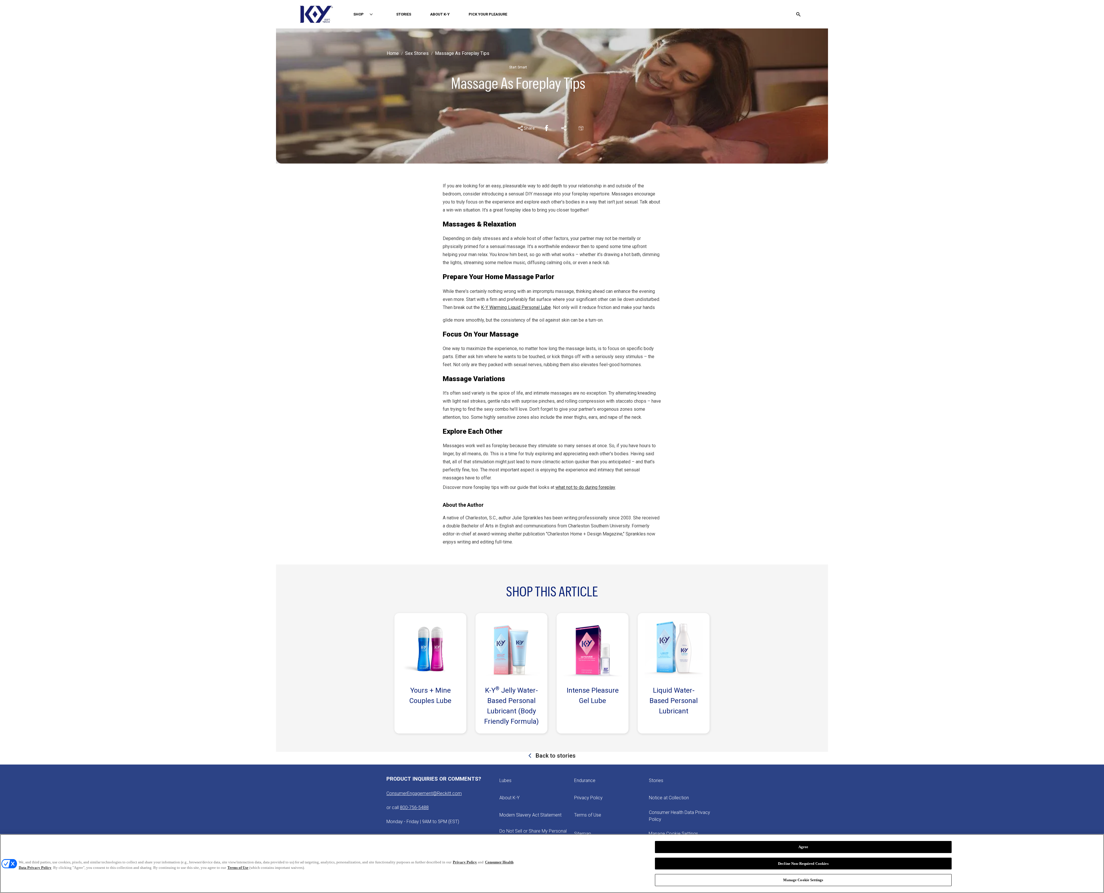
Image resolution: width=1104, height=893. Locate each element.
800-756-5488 (414, 807)
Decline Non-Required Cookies (803, 863)
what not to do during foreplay (585, 487)
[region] (552, 863)
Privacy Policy (465, 862)
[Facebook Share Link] (546, 128)
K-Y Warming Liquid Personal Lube (516, 307)
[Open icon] (798, 14)
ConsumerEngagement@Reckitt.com (424, 793)
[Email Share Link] (581, 128)
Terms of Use (237, 868)
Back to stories (555, 755)
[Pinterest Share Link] (563, 128)
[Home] (316, 14)
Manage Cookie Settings (803, 880)
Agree (803, 847)
